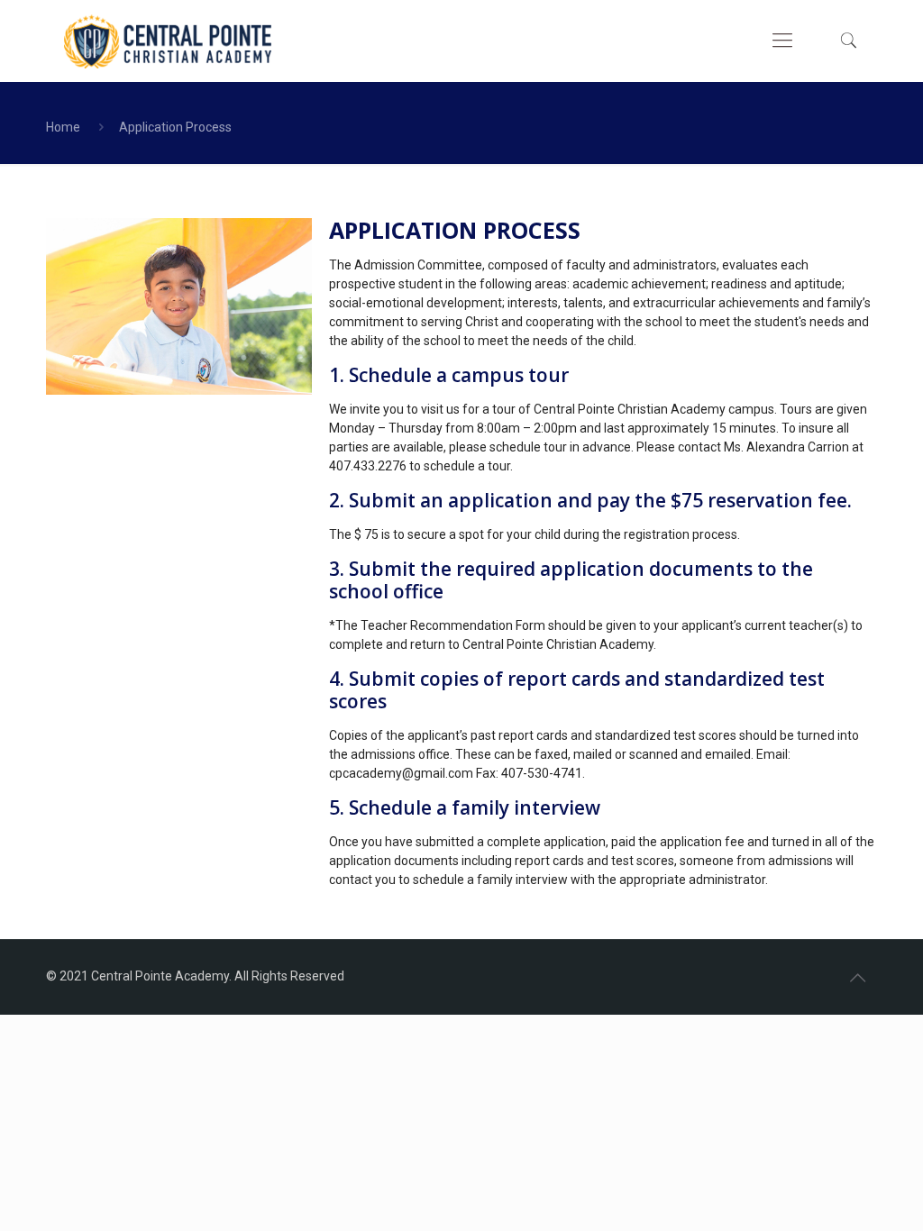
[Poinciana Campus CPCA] (167, 40)
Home (63, 127)
